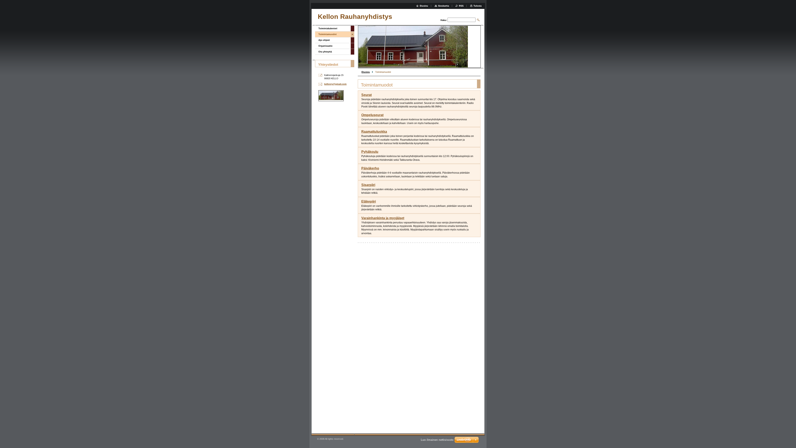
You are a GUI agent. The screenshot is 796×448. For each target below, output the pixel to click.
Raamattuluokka (374, 131)
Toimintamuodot (327, 34)
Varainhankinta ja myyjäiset (382, 218)
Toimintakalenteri (327, 28)
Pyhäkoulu (369, 151)
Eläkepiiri (368, 201)
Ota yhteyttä (325, 51)
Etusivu (366, 72)
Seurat (366, 95)
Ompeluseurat (372, 115)
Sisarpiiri (368, 185)
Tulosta (477, 6)
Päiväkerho (370, 168)
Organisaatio (325, 46)
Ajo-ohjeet (324, 40)
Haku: (443, 20)
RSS (461, 6)
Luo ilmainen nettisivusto (437, 439)
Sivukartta (443, 6)
